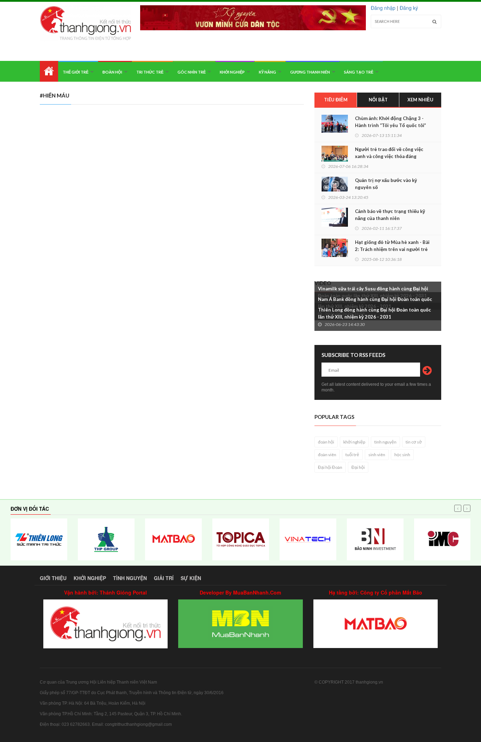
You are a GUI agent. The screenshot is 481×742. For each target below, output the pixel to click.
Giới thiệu (53, 577)
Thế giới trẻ (75, 72)
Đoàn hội (112, 72)
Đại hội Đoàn (330, 467)
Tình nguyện (130, 577)
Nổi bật (378, 99)
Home (49, 71)
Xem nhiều (420, 99)
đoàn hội (326, 442)
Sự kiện (191, 577)
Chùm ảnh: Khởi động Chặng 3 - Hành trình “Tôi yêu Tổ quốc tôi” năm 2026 (390, 125)
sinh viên (376, 454)
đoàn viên (327, 454)
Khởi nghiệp (232, 72)
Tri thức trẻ (149, 72)
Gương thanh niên (310, 72)
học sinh (402, 454)
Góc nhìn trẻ (191, 72)
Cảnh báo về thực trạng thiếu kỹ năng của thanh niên (390, 214)
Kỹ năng (267, 72)
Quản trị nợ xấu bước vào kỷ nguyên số (386, 183)
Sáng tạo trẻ (358, 72)
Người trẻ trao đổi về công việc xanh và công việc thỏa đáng (389, 152)
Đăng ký (409, 7)
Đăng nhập (383, 7)
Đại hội (358, 467)
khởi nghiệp (354, 442)
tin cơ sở (414, 442)
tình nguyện (385, 442)
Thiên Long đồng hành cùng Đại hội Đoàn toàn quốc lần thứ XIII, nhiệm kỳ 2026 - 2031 (374, 313)
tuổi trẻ (352, 454)
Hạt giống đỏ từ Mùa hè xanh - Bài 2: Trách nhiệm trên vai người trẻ (392, 245)
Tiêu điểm (336, 99)
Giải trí (164, 577)
